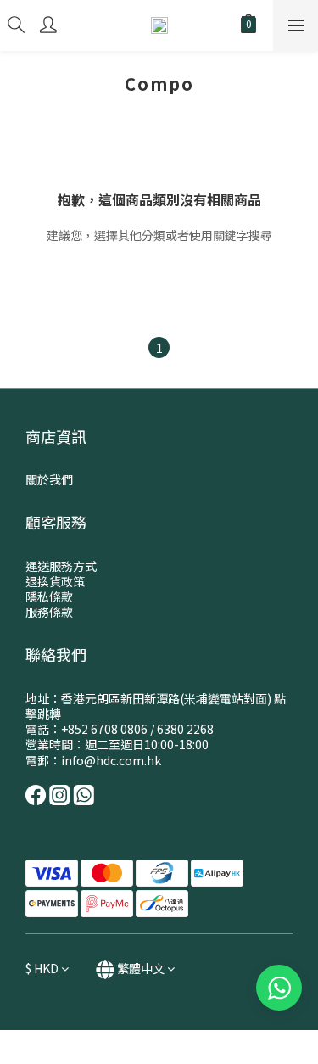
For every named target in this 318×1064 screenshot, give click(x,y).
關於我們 (49, 479)
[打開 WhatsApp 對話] (279, 988)
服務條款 (49, 611)
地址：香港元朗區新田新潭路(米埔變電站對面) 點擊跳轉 (155, 706)
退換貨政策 (55, 581)
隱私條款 (49, 596)
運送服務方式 (61, 565)
